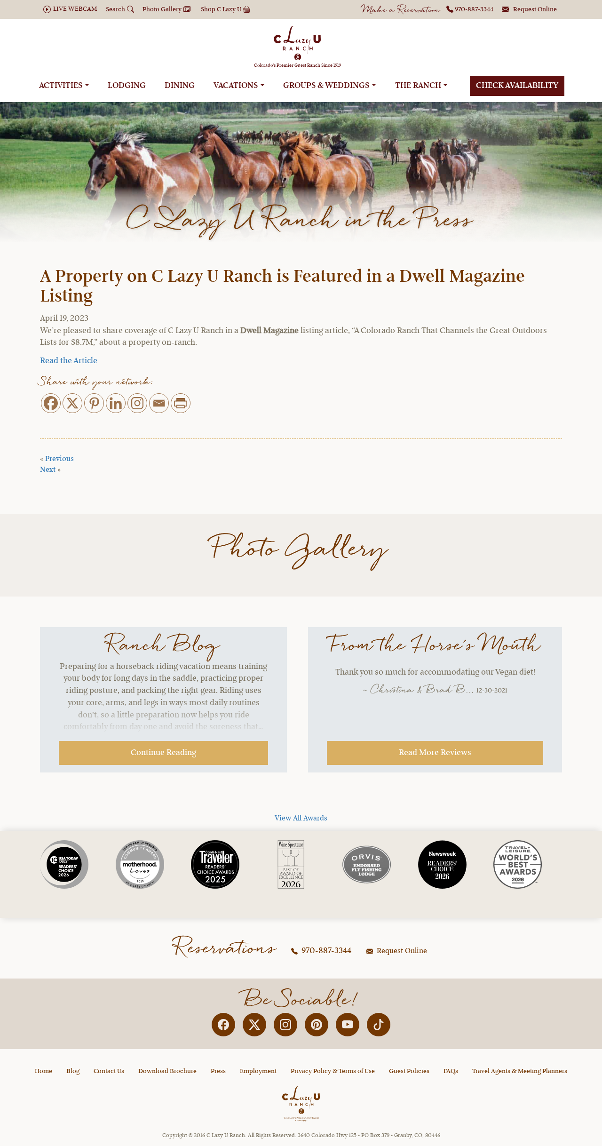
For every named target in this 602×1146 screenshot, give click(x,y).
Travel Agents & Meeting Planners (519, 1071)
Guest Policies (409, 1071)
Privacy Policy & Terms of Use (333, 1071)
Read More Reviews (435, 752)
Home (43, 1071)
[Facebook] (51, 403)
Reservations (226, 948)
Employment (258, 1071)
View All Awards (301, 818)
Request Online (401, 951)
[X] (72, 403)
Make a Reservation (401, 10)
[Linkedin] (116, 403)
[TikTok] (378, 1024)
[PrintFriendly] (180, 403)
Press (218, 1071)
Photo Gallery (301, 549)
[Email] (159, 403)
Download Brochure (167, 1071)
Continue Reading (163, 752)
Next (47, 470)
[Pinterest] (94, 403)
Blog (72, 1071)
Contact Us (109, 1071)
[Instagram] (137, 403)
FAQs (451, 1071)
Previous (59, 459)
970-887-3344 (325, 951)
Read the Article (68, 361)
